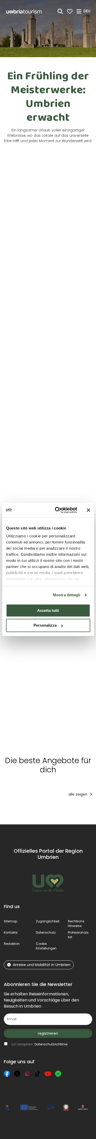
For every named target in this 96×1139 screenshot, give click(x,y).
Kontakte (10, 932)
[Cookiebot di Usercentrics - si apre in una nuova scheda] (57, 510)
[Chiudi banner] (88, 510)
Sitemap (10, 921)
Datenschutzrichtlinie (51, 1044)
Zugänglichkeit (47, 921)
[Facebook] (7, 1074)
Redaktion (12, 944)
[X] (17, 1074)
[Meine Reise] (69, 11)
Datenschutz (46, 932)
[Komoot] (58, 1074)
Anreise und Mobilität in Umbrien (41, 964)
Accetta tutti (48, 610)
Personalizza (45, 625)
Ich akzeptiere (39, 1044)
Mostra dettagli (66, 595)
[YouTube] (48, 1074)
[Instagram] (27, 1074)
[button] (87, 11)
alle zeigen (78, 794)
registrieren (48, 1033)
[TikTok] (38, 1074)
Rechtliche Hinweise (76, 923)
